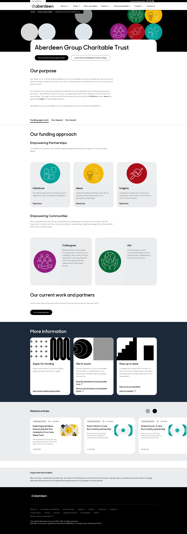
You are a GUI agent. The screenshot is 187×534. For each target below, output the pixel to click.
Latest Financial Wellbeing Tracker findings (91, 58)
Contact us (102, 509)
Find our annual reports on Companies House (91, 389)
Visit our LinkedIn (127, 391)
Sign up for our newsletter (129, 387)
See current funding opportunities (46, 391)
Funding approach (39, 120)
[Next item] (155, 411)
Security (57, 513)
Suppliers (113, 509)
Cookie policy (35, 513)
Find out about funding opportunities (51, 58)
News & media (68, 509)
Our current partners (41, 312)
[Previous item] (148, 411)
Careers (91, 509)
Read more (37, 203)
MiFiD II (96, 513)
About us (33, 509)
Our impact (57, 120)
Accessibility (85, 513)
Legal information (70, 513)
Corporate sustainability (49, 509)
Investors (81, 509)
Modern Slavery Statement (41, 516)
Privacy (47, 513)
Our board (70, 120)
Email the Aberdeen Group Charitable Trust (91, 382)
